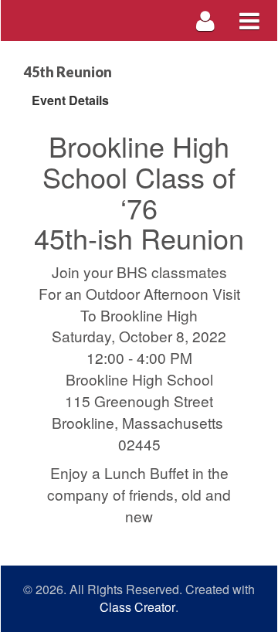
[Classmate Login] (205, 20)
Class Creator (137, 607)
